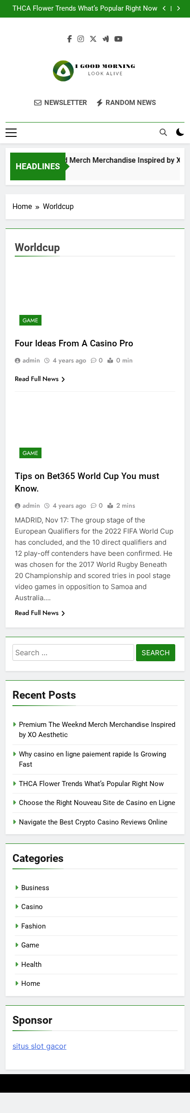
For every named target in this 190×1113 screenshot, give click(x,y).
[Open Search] (163, 132)
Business (35, 888)
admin (31, 360)
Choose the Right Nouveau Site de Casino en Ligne (97, 803)
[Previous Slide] (164, 8)
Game (30, 320)
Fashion (33, 926)
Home (30, 983)
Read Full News (37, 378)
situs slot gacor (39, 1046)
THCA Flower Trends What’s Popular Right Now (84, 8)
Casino (32, 907)
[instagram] (81, 39)
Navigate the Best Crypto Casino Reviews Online (93, 822)
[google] (106, 39)
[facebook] (70, 39)
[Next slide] (178, 8)
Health (31, 964)
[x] (93, 39)
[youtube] (118, 39)
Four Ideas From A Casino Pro (74, 343)
